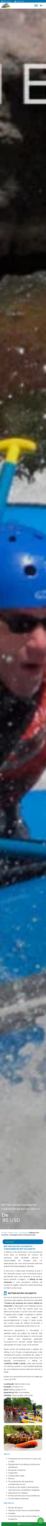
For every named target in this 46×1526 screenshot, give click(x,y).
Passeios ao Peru (13, 1232)
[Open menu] (36, 5)
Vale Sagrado (23, 1232)
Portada (4, 1232)
